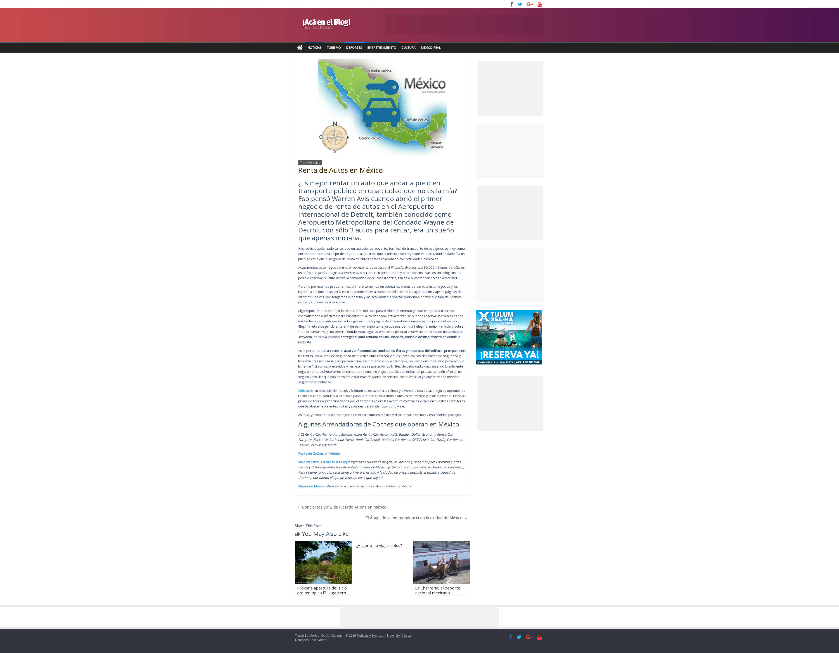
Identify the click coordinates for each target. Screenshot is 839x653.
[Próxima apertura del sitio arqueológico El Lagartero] (323, 543)
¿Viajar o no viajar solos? (379, 545)
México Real (431, 47)
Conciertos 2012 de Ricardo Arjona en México (342, 507)
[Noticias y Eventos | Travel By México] (300, 47)
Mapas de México (311, 486)
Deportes (354, 47)
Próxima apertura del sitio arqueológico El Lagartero (322, 590)
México (303, 390)
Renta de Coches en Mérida (319, 453)
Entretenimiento (381, 47)
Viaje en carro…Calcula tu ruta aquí (323, 462)
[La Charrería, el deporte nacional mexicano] (441, 543)
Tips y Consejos (310, 162)
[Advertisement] (510, 150)
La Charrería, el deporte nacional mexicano (437, 590)
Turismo (334, 47)
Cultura (409, 47)
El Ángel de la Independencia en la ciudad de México (417, 517)
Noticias (314, 47)
